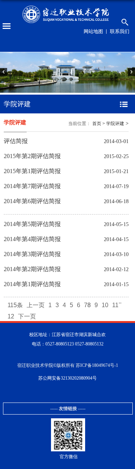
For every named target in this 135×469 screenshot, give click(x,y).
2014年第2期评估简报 (32, 269)
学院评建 (115, 123)
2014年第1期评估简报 (32, 284)
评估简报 (16, 141)
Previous (7, 76)
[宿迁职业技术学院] (67, 14)
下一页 (27, 316)
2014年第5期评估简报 (32, 224)
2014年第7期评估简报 (32, 186)
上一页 (36, 305)
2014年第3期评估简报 (32, 254)
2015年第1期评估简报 (32, 171)
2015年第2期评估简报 (32, 156)
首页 (96, 123)
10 (105, 305)
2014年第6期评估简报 (32, 201)
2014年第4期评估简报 (32, 239)
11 (115, 305)
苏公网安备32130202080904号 (67, 378)
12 (11, 316)
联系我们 (119, 31)
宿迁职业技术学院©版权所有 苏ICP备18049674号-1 (67, 365)
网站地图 (93, 31)
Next (128, 76)
